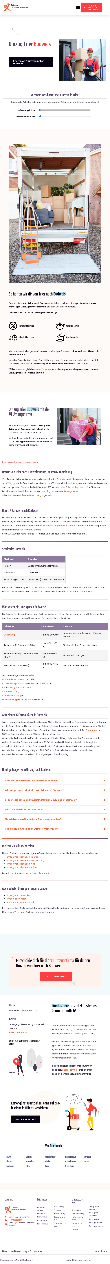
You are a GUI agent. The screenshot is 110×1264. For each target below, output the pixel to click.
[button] (78, 8)
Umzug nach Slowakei (18, 895)
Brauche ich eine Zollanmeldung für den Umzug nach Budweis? (41, 799)
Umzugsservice (77, 1201)
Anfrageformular (73, 491)
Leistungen (90, 1049)
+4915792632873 (18, 1032)
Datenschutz (88, 1260)
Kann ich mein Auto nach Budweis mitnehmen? (31, 828)
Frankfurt (72, 525)
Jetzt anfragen (56, 976)
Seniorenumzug (10, 691)
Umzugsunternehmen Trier (10, 1260)
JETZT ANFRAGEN (25, 1119)
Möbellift (29, 675)
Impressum (78, 1260)
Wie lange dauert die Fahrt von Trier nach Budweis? (34, 790)
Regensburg (60, 525)
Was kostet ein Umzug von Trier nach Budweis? (31, 780)
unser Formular (70, 1069)
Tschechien (27, 462)
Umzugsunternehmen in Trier (80, 1029)
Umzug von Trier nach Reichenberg (25, 860)
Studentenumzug (11, 695)
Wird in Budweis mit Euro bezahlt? (24, 809)
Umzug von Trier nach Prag (20, 863)
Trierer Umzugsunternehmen (12, 462)
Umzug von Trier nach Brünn (21, 867)
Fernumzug (35, 495)
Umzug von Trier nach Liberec (22, 856)
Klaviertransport (11, 683)
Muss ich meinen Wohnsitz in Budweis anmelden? (33, 819)
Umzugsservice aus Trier (79, 1041)
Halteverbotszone (12, 679)
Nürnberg (48, 525)
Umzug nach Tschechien (38, 873)
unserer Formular (42, 369)
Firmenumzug (9, 699)
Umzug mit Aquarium (19, 687)
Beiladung (9, 634)
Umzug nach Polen (16, 898)
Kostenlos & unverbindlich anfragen (28, 62)
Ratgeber (69, 1260)
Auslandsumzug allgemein (20, 902)
